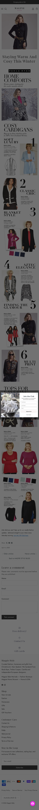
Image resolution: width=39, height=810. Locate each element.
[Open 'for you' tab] (32, 803)
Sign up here (28, 411)
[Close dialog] (37, 394)
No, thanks (28, 414)
